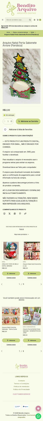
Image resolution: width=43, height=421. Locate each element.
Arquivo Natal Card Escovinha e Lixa (32, 265)
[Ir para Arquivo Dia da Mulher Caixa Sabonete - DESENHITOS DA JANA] (32, 316)
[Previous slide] (2, 284)
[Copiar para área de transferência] (25, 214)
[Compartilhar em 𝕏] (9, 214)
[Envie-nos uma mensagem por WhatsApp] (38, 416)
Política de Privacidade (21, 389)
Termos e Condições (21, 383)
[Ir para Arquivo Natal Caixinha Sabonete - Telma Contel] (11, 316)
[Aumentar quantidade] (11, 121)
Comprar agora (11, 277)
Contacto (21, 381)
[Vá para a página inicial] (21, 9)
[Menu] (2, 19)
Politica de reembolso (21, 386)
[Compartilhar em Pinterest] (20, 214)
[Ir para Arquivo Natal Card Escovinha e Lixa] (32, 251)
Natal (32, 32)
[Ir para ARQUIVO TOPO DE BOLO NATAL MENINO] (11, 251)
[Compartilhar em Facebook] (4, 214)
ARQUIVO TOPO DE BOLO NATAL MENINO (10, 265)
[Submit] (30, 20)
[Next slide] (40, 284)
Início (8, 32)
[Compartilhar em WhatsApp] (15, 214)
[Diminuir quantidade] (4, 121)
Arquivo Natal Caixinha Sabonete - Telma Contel (9, 328)
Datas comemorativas (20, 32)
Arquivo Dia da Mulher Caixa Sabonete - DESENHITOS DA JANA (32, 331)
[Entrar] (34, 19)
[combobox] (18, 20)
